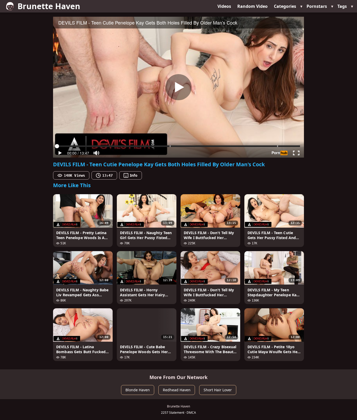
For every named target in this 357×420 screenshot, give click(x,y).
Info (133, 175)
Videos (224, 6)
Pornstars (317, 6)
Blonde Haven (137, 389)
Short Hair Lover (218, 389)
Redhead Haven (177, 389)
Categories (285, 6)
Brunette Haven (49, 6)
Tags (342, 6)
